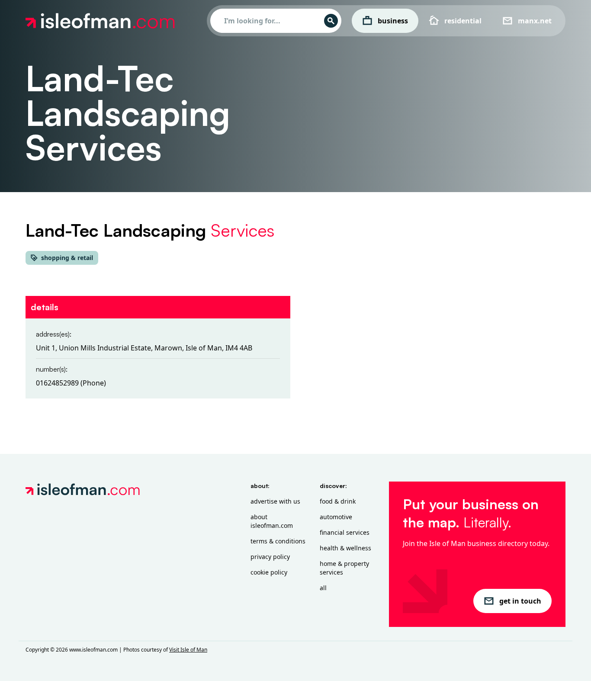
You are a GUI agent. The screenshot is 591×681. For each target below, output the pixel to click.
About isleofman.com (272, 521)
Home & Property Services (344, 567)
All (323, 588)
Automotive (336, 517)
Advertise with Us (275, 501)
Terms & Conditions (278, 541)
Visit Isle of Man (188, 649)
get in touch (520, 601)
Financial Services (344, 532)
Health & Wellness (345, 548)
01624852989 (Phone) (71, 383)
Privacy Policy (270, 557)
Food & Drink (338, 501)
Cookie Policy (269, 572)
